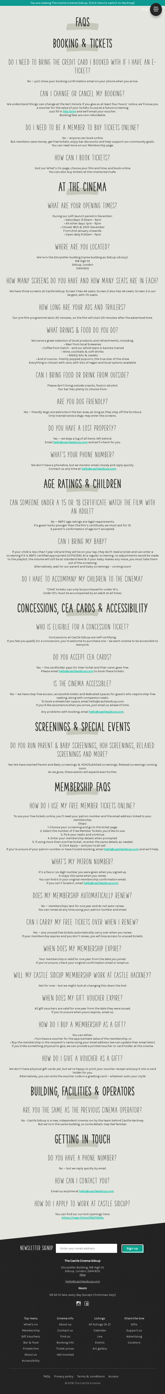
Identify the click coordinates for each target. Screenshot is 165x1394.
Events (100, 1342)
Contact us (65, 1330)
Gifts (134, 1324)
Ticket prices (65, 1348)
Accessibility (31, 1360)
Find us (65, 1336)
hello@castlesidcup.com (70, 442)
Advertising (134, 1336)
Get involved (65, 1354)
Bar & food (30, 1342)
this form (69, 111)
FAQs (46, 1376)
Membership (31, 1330)
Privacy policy (63, 1376)
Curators (134, 1342)
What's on (31, 1324)
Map (82, 1275)
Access (113, 1376)
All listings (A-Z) (100, 1324)
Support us (134, 1330)
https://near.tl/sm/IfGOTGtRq (83, 1218)
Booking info (65, 1342)
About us (30, 1354)
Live (99, 1336)
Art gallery (100, 1348)
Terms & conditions (91, 1376)
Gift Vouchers (30, 1336)
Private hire (31, 1348)
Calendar (99, 1330)
